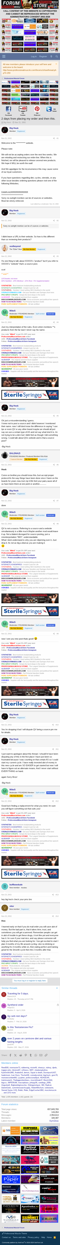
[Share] (54, 138)
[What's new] (51, 56)
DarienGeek (6, 1088)
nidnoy (48, 1068)
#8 (58, 524)
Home (49, 1237)
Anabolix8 (19, 1073)
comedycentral (36, 1075)
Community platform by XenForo (22, 1242)
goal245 (10, 1044)
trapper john (6, 1070)
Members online (9, 1063)
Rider (26, 1090)
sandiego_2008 (44, 1083)
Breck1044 (48, 1080)
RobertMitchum (37, 1088)
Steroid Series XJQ (9, 1090)
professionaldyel (32, 1078)
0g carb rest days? (17, 1016)
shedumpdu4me (41, 1070)
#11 (57, 749)
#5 (58, 416)
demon (26, 1073)
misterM (33, 1068)
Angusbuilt (5, 1085)
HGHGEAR (44, 1078)
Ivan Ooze (15, 1075)
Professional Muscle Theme (15, 1233)
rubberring (25, 1068)
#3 (58, 256)
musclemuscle (50, 1090)
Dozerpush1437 (49, 1073)
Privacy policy (33, 1237)
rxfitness (24, 1070)
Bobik (20, 1090)
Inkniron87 (16, 1070)
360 (42, 1085)
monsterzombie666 (9, 1078)
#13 (57, 895)
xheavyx (41, 1068)
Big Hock (7, 122)
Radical (48, 1085)
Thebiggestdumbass (21, 1080)
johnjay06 (33, 1083)
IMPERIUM (12, 1083)
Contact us (6, 1237)
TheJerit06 (25, 1075)
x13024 (10, 1030)
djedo (54, 1068)
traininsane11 (6, 1080)
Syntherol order (15, 1005)
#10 (57, 725)
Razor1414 (11, 996)
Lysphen (21, 1078)
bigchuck (47, 1075)
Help (43, 1237)
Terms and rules (19, 1237)
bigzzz (4, 1083)
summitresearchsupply (21, 1088)
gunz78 (54, 1075)
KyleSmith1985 (7, 1073)
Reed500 (5, 1068)
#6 (58, 465)
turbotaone (49, 1088)
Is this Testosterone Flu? (20, 1027)
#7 (58, 501)
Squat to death (36, 1073)
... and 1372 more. (8, 1093)
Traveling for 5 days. (18, 993)
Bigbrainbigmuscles (19, 1085)
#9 (58, 634)
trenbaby (10, 1019)
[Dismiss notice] (56, 64)
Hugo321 (11, 1008)
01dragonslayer (34, 1085)
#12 (57, 801)
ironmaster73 (15, 1068)
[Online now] (6, 315)
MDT (31, 1070)
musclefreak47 (36, 1080)
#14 (57, 916)
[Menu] (4, 56)
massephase (23, 1083)
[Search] (56, 56)
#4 (58, 322)
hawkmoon (5, 1075)
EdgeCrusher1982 (36, 1090)
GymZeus (54, 1121)
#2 (58, 221)
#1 (58, 138)
